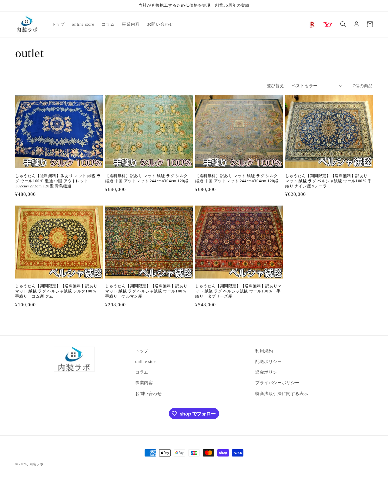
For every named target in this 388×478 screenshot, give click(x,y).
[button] (343, 24)
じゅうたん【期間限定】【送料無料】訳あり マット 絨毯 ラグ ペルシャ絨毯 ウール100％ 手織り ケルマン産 (148, 291)
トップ (142, 351)
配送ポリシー (268, 361)
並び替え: (276, 86)
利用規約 (264, 351)
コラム (142, 372)
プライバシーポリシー (277, 383)
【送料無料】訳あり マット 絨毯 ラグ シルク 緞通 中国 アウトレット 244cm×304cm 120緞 (146, 178)
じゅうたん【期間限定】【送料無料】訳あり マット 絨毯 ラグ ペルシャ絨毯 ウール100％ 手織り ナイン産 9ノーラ (328, 180)
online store (146, 361)
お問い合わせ (148, 393)
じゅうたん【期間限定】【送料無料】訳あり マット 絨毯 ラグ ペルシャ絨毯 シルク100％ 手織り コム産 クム (58, 291)
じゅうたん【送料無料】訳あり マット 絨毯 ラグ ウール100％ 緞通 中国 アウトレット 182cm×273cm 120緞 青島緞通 (58, 180)
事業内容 (144, 383)
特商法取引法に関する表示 (281, 393)
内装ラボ (36, 464)
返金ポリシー (268, 372)
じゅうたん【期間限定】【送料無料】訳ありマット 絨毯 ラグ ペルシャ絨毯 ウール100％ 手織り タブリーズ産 (238, 291)
